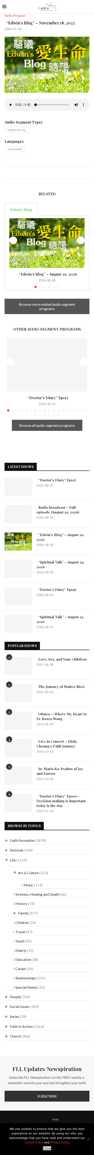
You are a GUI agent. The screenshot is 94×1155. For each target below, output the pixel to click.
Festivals (17, 850)
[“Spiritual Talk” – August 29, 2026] (18, 569)
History (21, 903)
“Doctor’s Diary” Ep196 (56, 589)
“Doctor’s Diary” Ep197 (47, 397)
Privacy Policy (60, 1142)
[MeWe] (55, 1120)
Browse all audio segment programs (47, 425)
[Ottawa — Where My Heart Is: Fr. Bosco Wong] (18, 721)
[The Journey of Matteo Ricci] (18, 693)
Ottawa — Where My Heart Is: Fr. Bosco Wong (62, 716)
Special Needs (26, 987)
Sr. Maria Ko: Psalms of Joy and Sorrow (60, 771)
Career (20, 968)
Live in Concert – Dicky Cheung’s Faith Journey (57, 743)
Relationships (25, 978)
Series (14, 1016)
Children (22, 922)
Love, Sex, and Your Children (61, 659)
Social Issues (19, 1006)
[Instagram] (42, 1119)
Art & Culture (28, 873)
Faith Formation (22, 840)
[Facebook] (31, 1119)
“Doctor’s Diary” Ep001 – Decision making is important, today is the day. (61, 801)
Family (23, 913)
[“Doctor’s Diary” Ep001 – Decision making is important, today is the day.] (18, 803)
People (15, 997)
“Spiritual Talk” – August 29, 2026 (60, 564)
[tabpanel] (47, 253)
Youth (19, 941)
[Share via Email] (22, 173)
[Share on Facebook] (8, 173)
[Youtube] (48, 1119)
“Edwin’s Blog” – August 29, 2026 (47, 274)
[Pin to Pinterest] (17, 173)
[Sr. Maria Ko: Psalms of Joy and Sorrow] (18, 775)
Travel (20, 932)
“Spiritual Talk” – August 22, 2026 (60, 619)
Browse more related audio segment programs (47, 306)
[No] (88, 1139)
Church (15, 1036)
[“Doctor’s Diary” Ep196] (18, 596)
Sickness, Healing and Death (37, 894)
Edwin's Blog (17, 130)
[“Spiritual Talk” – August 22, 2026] (18, 624)
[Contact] (63, 1119)
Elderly (20, 950)
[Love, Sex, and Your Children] (18, 666)
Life (13, 860)
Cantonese (15, 149)
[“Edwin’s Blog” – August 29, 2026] (47, 243)
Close (47, 1148)
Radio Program (15, 15)
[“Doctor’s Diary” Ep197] (47, 364)
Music (28, 885)
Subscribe (47, 1096)
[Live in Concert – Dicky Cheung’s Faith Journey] (18, 748)
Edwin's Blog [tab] (21, 209)
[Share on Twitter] (13, 173)
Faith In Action (21, 1026)
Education (23, 959)
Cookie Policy (33, 1142)
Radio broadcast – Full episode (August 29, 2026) (58, 509)
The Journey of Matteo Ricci (60, 686)
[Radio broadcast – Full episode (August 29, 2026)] (18, 514)
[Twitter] (36, 1119)
